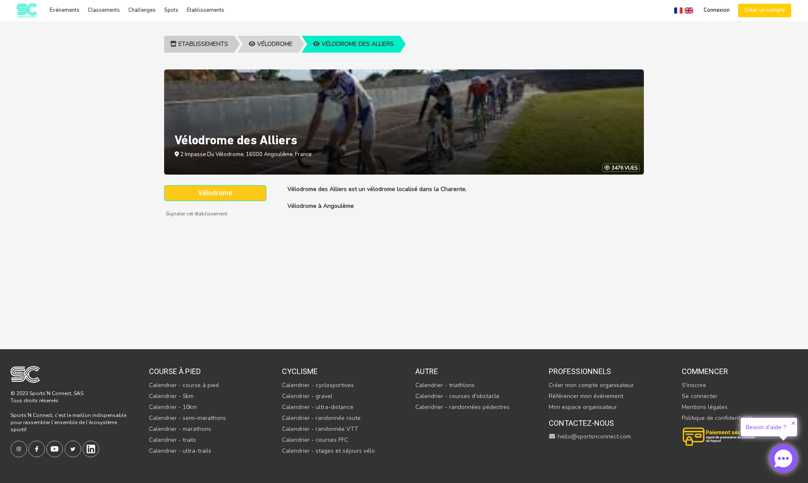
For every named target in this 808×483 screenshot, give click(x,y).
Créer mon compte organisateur (591, 385)
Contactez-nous (581, 423)
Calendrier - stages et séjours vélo (328, 451)
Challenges (142, 10)
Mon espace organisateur (583, 407)
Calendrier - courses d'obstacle (457, 396)
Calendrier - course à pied (184, 385)
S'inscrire (694, 385)
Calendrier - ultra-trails (180, 451)
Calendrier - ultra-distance (318, 407)
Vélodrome (273, 44)
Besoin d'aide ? (766, 427)
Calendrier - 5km (171, 396)
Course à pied (175, 371)
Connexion (717, 10)
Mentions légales (705, 407)
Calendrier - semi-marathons (187, 418)
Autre (426, 371)
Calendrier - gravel (307, 396)
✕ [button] (793, 423)
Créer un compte (764, 10)
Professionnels (580, 371)
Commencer (705, 371)
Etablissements (205, 10)
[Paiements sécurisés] (720, 436)
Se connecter (700, 396)
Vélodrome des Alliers (357, 44)
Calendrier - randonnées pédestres (462, 407)
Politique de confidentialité (717, 418)
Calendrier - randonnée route (321, 418)
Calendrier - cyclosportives (318, 385)
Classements (104, 10)
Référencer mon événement (586, 396)
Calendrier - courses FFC (315, 440)
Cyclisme (300, 371)
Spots (171, 10)
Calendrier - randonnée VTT (320, 429)
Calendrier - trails (172, 440)
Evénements (65, 10)
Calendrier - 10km (173, 407)
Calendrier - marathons (180, 429)
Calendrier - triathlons (445, 385)
